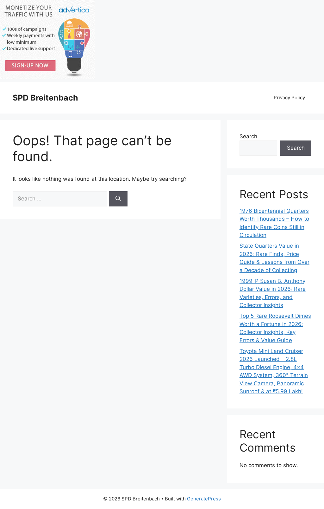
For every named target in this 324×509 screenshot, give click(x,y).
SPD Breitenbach (45, 97)
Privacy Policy (289, 98)
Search (248, 136)
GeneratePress (204, 499)
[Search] (118, 198)
